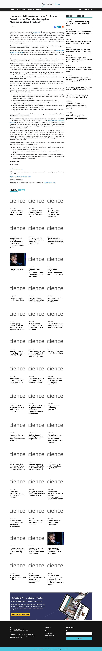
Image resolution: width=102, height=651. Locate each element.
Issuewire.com (37, 32)
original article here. (50, 183)
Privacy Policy (49, 633)
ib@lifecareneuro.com (16, 169)
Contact (47, 638)
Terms (47, 631)
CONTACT (39, 9)
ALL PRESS (31, 9)
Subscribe (79, 638)
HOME (12, 9)
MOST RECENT (21, 9)
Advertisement (49, 636)
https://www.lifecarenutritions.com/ (20, 177)
